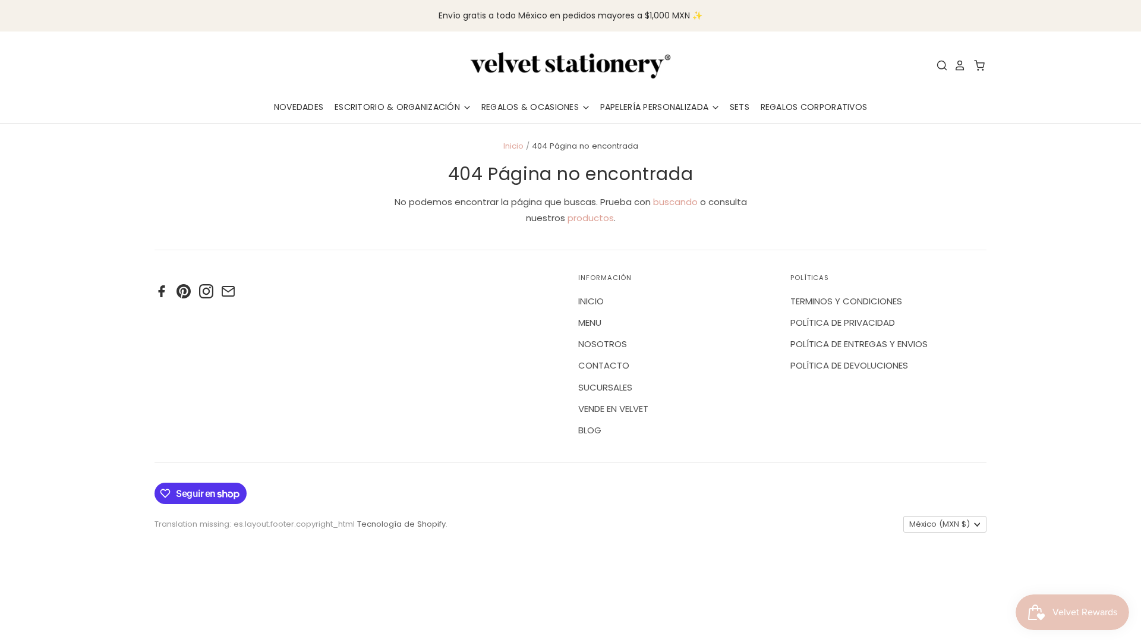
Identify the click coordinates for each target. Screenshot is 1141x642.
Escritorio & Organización (398, 107)
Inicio (513, 146)
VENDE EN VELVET (613, 408)
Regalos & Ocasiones (531, 107)
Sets (739, 107)
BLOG (589, 430)
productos (591, 218)
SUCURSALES (605, 387)
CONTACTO (603, 365)
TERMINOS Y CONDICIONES (846, 301)
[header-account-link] (957, 65)
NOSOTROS (602, 344)
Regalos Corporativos (814, 107)
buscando (675, 202)
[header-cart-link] (976, 65)
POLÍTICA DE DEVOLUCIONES (849, 365)
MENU (589, 322)
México (939, 524)
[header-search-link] (939, 65)
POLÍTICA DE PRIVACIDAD (842, 322)
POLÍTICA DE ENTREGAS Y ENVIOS (859, 344)
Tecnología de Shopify (401, 524)
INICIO (591, 301)
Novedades (299, 107)
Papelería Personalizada (655, 107)
